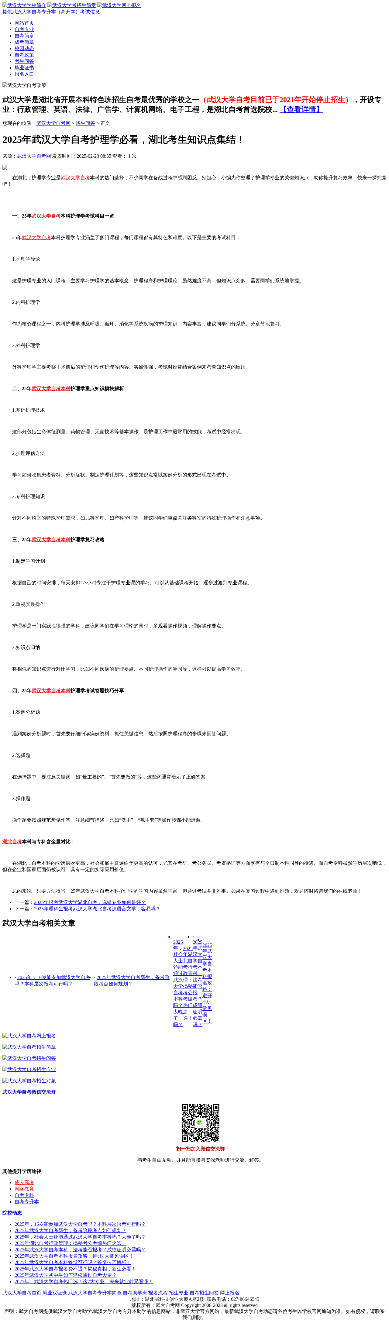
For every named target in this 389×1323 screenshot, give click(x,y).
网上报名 (229, 1292)
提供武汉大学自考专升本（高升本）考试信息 (51, 11)
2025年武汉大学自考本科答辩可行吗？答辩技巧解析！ (73, 1262)
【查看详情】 (301, 109)
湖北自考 (12, 841)
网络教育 (24, 1188)
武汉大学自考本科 (51, 388)
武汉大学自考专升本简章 (95, 1292)
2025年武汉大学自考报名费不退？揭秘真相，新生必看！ (75, 1268)
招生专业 (178, 1292)
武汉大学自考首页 (21, 1292)
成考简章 (24, 42)
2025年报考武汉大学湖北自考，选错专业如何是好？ (90, 902)
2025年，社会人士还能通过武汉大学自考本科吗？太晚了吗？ (80, 1236)
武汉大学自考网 (53, 123)
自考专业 (24, 29)
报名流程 (158, 1292)
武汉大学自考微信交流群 (29, 1091)
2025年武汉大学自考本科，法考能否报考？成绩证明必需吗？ (80, 1249)
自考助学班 (135, 1292)
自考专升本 (27, 1201)
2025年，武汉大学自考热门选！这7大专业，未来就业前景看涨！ (84, 1281)
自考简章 (24, 35)
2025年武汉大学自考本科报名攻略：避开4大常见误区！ (207, 983)
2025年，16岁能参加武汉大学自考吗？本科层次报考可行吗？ (80, 1224)
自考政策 (24, 54)
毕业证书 (24, 67)
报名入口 (24, 74)
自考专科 (24, 1195)
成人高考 (24, 1182)
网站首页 (24, 23)
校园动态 (24, 48)
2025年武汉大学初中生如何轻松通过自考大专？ (66, 1275)
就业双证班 (55, 1292)
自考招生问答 (204, 1292)
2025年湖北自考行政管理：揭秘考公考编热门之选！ (70, 1243)
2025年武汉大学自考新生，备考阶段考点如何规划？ (70, 1230)
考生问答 (24, 61)
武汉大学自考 (75, 177)
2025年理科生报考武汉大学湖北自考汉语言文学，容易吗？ (97, 908)
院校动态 (12, 1212)
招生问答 (85, 123)
